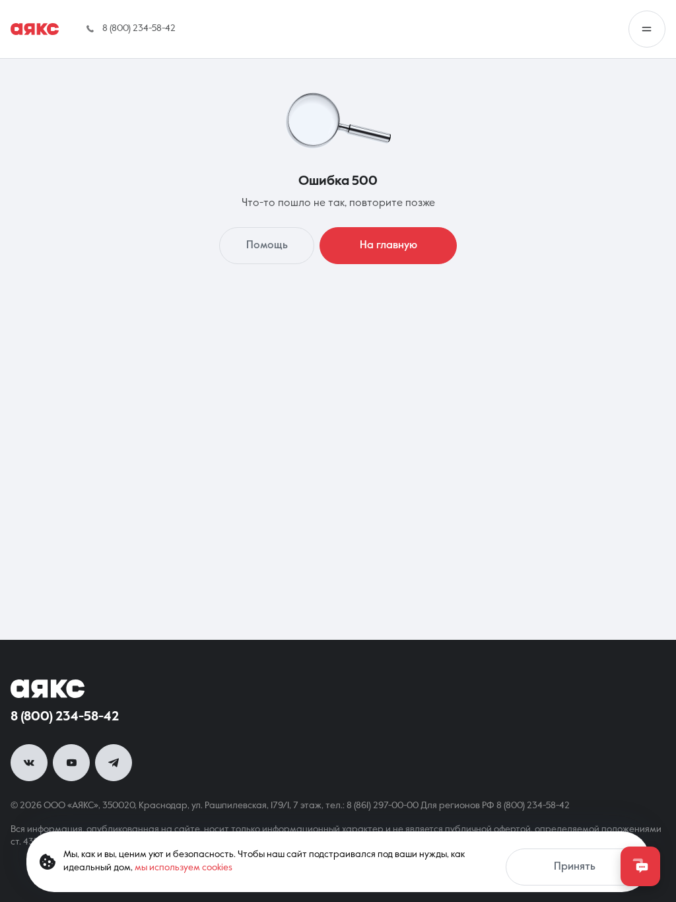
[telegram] (113, 762)
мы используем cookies (183, 867)
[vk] (29, 762)
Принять (574, 867)
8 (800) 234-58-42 (65, 717)
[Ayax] (35, 29)
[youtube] (71, 762)
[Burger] (646, 29)
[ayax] (47, 688)
